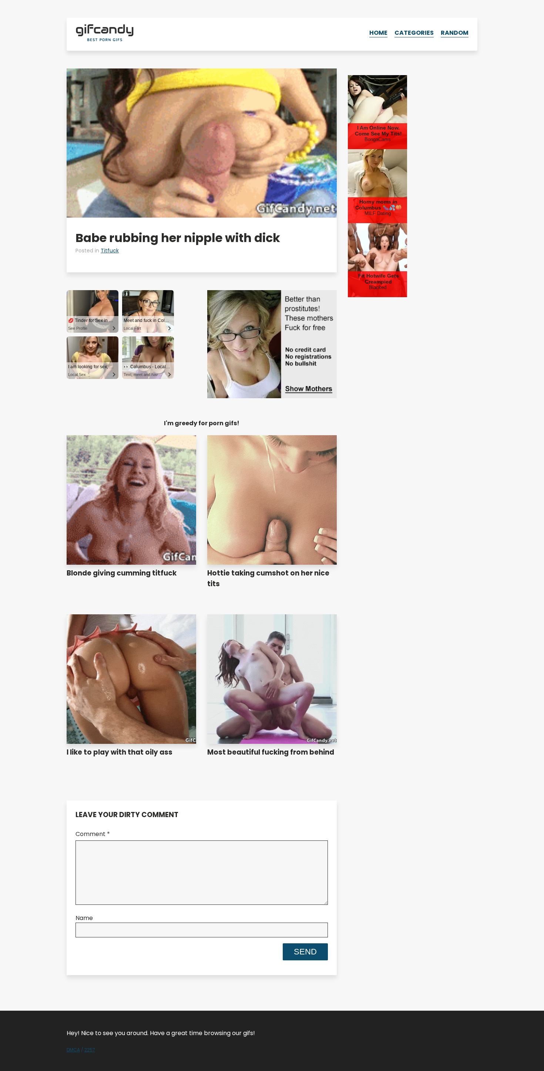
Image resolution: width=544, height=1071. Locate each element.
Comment (92, 834)
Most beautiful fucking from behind (270, 752)
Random (455, 32)
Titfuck (110, 250)
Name (84, 918)
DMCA (73, 1050)
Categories (414, 32)
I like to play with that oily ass (119, 752)
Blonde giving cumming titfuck (122, 573)
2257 (89, 1050)
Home (378, 32)
